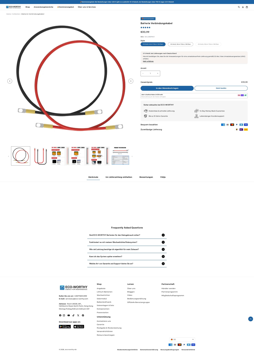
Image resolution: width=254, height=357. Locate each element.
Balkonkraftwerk (104, 302)
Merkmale (93, 177)
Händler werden (169, 288)
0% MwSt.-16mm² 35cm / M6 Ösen (180, 44)
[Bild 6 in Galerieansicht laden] (120, 155)
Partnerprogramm (170, 292)
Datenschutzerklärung (149, 350)
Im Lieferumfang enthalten (119, 177)
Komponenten (103, 309)
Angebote (101, 288)
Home (8, 14)
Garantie (100, 324)
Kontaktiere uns (104, 321)
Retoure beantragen (106, 335)
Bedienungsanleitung (136, 299)
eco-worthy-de (71, 349)
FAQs (163, 177)
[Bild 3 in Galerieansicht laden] (60, 155)
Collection (16, 14)
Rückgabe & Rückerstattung (109, 328)
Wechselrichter (103, 295)
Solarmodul (102, 299)
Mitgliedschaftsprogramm (173, 295)
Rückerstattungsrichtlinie (127, 350)
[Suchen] (239, 7)
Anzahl (143, 68)
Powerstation (102, 312)
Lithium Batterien (104, 292)
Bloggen (131, 292)
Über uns (131, 288)
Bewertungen (146, 177)
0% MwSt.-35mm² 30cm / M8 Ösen (209, 44)
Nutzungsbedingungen (170, 350)
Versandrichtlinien (105, 331)
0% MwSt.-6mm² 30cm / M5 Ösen (153, 44)
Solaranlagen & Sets (105, 305)
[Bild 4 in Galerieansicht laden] (80, 155)
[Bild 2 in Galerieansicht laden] (40, 155)
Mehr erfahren (148, 61)
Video (129, 295)
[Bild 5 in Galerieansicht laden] (100, 155)
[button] (146, 27)
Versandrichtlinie (188, 350)
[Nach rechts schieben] (132, 156)
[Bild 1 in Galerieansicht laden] (20, 155)
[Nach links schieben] (8, 156)
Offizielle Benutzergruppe (138, 302)
